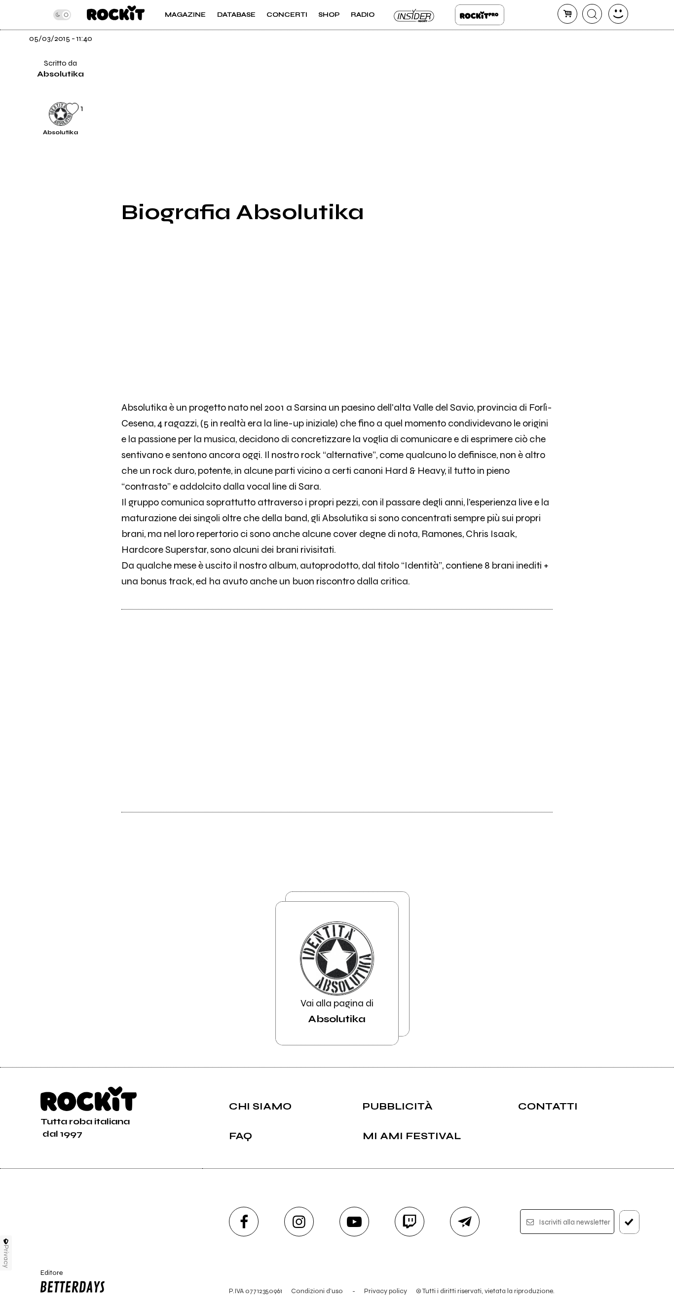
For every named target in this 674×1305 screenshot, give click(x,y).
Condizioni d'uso (317, 1291)
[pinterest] (577, 112)
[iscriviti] (629, 1222)
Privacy (6, 1256)
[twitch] (409, 1221)
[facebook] (577, 45)
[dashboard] (618, 14)
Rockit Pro (479, 14)
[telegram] (465, 1221)
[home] (116, 15)
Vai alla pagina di (337, 1011)
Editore (48, 1277)
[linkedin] (577, 79)
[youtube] (354, 1221)
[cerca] (592, 14)
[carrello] (567, 14)
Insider (414, 15)
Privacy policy (385, 1291)
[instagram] (299, 1221)
